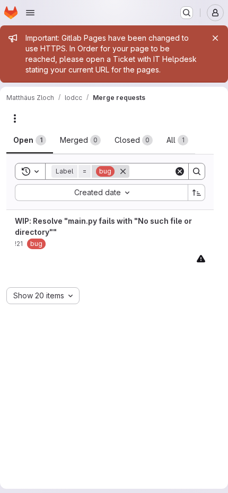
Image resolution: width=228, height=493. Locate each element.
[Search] (196, 171)
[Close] (215, 38)
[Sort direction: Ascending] (196, 192)
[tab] (29, 140)
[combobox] (101, 192)
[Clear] (179, 171)
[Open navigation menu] (30, 12)
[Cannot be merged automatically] (201, 258)
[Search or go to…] (186, 12)
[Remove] (123, 171)
